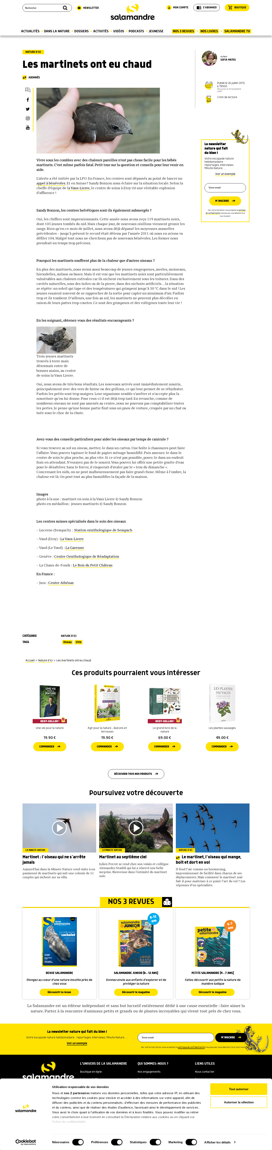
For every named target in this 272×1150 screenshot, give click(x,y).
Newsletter (88, 8)
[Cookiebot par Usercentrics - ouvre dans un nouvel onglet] (25, 1142)
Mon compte (178, 7)
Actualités (30, 31)
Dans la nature (57, 31)
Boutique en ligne (91, 1071)
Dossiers (81, 31)
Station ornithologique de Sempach (103, 530)
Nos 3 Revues (183, 31)
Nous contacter (204, 1071)
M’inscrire (222, 201)
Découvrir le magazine (136, 992)
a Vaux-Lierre (79, 187)
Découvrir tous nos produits (133, 774)
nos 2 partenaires (77, 1093)
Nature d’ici (33, 52)
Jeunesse (156, 31)
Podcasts (136, 31)
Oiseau (67, 642)
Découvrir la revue (59, 992)
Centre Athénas (61, 582)
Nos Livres (209, 31)
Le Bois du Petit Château (93, 565)
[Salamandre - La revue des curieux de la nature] (133, 12)
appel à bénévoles (50, 183)
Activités (101, 31)
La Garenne (75, 547)
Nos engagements (149, 1071)
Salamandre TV (237, 31)
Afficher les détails (217, 1142)
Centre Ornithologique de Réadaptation (86, 556)
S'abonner (207, 7)
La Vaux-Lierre (72, 538)
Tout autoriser (239, 1089)
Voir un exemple (225, 174)
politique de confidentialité (191, 1047)
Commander (46, 746)
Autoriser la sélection (239, 1102)
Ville (78, 642)
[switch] (116, 1142)
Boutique (237, 7)
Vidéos (118, 31)
